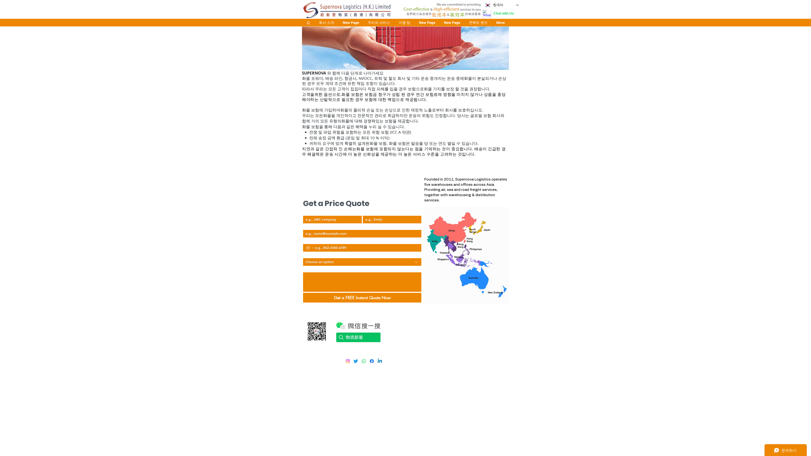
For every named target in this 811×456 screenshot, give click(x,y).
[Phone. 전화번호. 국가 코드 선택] (310, 247)
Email (306, 226)
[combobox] (362, 262)
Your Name (370, 212)
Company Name (314, 212)
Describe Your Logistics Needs (323, 269)
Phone (307, 240)
